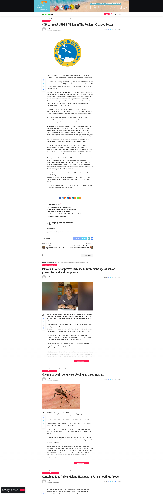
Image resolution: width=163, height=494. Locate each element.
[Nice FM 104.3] (50, 14)
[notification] (111, 14)
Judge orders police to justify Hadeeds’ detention (59, 211)
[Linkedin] (68, 198)
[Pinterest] (70, 198)
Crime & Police (46, 472)
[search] (113, 14)
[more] (60, 14)
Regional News (46, 20)
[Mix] (75, 198)
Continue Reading (81, 361)
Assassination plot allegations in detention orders (59, 207)
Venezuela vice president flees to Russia (57, 216)
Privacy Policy (5, 491)
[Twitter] (63, 198)
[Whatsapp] (78, 198)
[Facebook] (60, 198)
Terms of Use (14, 491)
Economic (45, 265)
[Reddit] (65, 198)
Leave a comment (88, 255)
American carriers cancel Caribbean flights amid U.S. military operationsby (64, 214)
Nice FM (48, 28)
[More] (80, 198)
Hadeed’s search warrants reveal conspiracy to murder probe (62, 209)
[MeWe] (73, 198)
